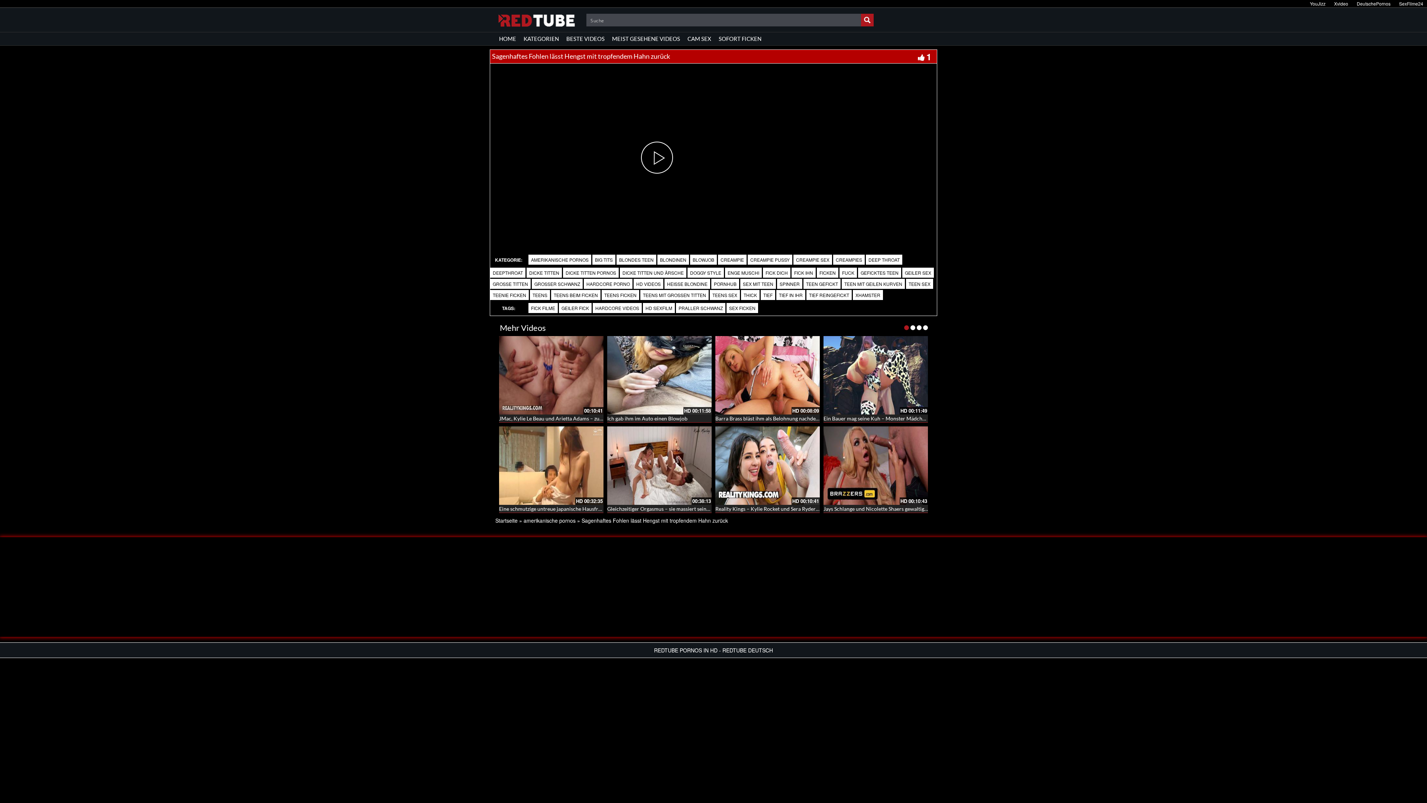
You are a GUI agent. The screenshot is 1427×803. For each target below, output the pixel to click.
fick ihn (803, 273)
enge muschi (743, 273)
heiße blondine (687, 284)
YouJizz (1318, 3)
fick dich (777, 273)
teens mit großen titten (674, 295)
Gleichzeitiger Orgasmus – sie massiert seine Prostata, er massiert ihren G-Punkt (699, 509)
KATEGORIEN (541, 38)
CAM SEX (699, 38)
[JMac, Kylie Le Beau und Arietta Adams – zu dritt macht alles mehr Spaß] (551, 375)
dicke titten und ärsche (653, 273)
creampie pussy (770, 260)
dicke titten (544, 273)
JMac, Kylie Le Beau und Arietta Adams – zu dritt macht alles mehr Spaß (581, 418)
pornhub (725, 284)
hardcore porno (608, 284)
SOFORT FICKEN (740, 38)
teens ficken (620, 295)
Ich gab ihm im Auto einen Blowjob (647, 418)
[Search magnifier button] (867, 20)
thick (750, 295)
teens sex (724, 295)
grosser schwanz (557, 284)
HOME (507, 38)
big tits (604, 260)
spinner (790, 284)
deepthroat (508, 273)
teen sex (920, 284)
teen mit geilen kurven (873, 284)
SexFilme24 (1411, 3)
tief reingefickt (829, 295)
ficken (827, 273)
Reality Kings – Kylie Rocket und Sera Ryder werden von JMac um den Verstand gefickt (814, 509)
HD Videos (648, 284)
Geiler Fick (575, 308)
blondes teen (636, 260)
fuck (848, 273)
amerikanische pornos (560, 260)
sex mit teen (758, 284)
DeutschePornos (1374, 3)
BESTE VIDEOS (585, 38)
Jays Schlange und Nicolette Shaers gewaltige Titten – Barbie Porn (899, 509)
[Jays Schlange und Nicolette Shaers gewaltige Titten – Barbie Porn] (875, 465)
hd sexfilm (658, 308)
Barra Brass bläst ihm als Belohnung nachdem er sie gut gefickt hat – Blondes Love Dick (815, 418)
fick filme (543, 308)
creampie (732, 260)
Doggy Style (705, 273)
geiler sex (918, 273)
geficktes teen (880, 273)
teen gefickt (822, 284)
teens (540, 295)
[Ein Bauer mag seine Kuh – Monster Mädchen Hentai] (875, 375)
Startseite (506, 520)
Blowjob (703, 260)
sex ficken (742, 308)
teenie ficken (509, 295)
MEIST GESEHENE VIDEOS (646, 38)
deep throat (884, 260)
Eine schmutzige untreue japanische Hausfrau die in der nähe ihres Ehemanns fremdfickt (600, 509)
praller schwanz (701, 308)
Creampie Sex (812, 260)
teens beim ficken (576, 295)
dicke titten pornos (591, 273)
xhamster (867, 295)
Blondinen (673, 260)
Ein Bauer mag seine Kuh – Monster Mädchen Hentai (884, 418)
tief (768, 295)
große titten (510, 284)
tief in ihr (791, 295)
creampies (849, 260)
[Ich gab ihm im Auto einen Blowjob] (659, 375)
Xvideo (1341, 3)
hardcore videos (617, 308)
